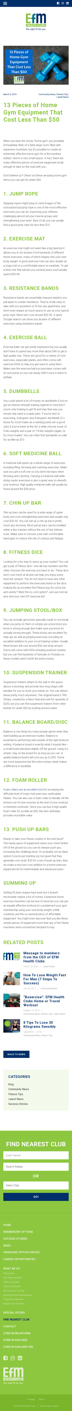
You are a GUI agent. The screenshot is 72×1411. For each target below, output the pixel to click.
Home (7, 1225)
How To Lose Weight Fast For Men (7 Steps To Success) (44, 979)
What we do (11, 1268)
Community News (47, 94)
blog (11, 1084)
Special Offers (14, 1312)
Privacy (31, 1399)
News (7, 1245)
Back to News (16, 1054)
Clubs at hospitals (12, 1286)
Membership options (18, 1231)
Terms (41, 1399)
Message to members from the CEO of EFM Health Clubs (41, 957)
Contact (9, 1326)
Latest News (63, 97)
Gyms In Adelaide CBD (18, 1346)
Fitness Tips (62, 94)
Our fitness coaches (12, 1277)
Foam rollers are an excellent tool (23, 789)
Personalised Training (13, 1290)
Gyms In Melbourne (17, 1333)
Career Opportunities (19, 1259)
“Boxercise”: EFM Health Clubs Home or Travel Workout (43, 1001)
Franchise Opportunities (21, 1252)
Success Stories (18, 1104)
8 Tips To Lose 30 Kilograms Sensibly (39, 1025)
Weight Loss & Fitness (13, 1303)
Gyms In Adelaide (15, 1340)
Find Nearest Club (16, 1319)
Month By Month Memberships (17, 1295)
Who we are (8, 1273)
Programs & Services (13, 1299)
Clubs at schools (11, 1282)
